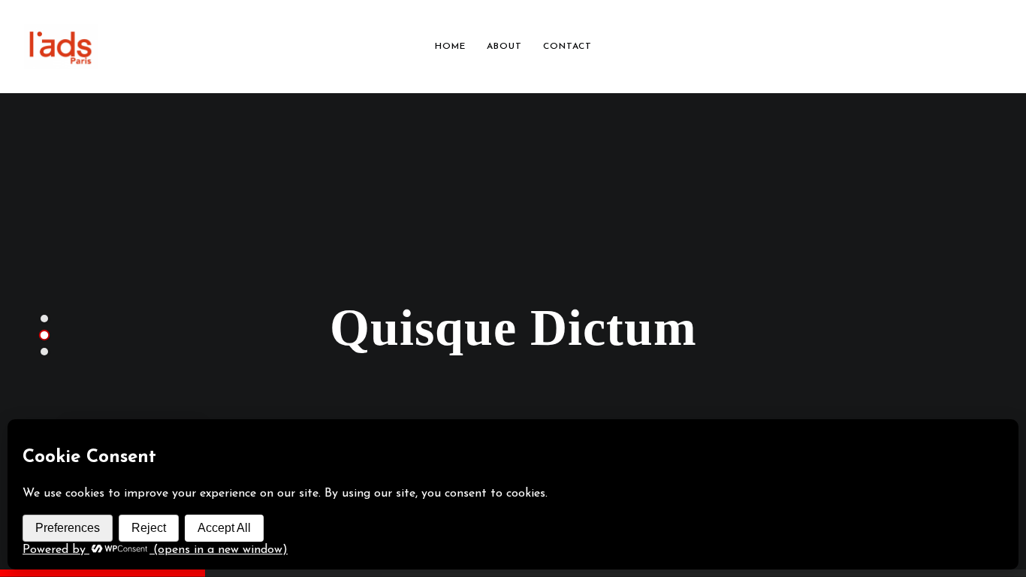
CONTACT (567, 46)
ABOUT (504, 46)
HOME (450, 46)
